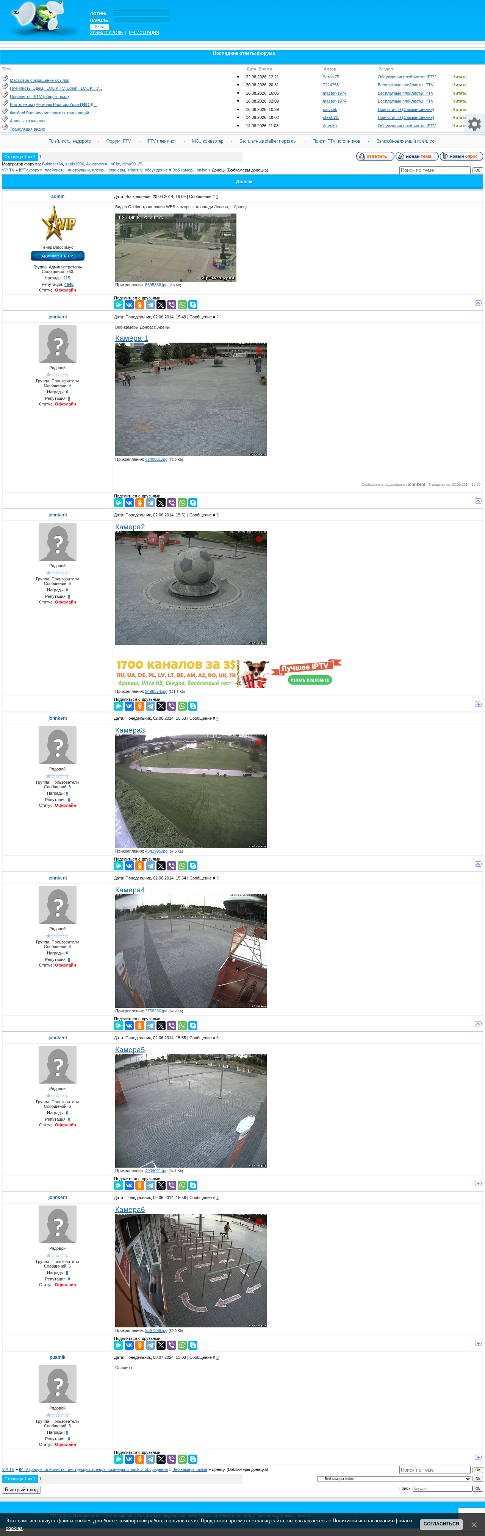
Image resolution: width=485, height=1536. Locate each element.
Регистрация (144, 32)
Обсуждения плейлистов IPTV (407, 77)
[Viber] (171, 304)
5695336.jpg (156, 284)
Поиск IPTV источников (336, 141)
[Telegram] (150, 304)
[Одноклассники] (139, 304)
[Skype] (192, 304)
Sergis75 (331, 77)
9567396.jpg (156, 1330)
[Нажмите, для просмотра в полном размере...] (191, 454)
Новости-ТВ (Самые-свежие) (406, 109)
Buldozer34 (52, 164)
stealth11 (331, 117)
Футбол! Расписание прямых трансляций (49, 113)
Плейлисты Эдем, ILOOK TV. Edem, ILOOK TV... (56, 88)
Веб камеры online (189, 170)
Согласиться (441, 1524)
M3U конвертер (208, 141)
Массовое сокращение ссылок (39, 80)
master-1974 (334, 93)
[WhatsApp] (182, 304)
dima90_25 (132, 164)
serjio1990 (74, 164)
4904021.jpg (156, 1170)
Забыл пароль (106, 32)
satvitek (330, 109)
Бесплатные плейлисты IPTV (405, 85)
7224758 (331, 85)
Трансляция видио (27, 129)
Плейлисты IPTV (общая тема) (39, 96)
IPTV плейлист (161, 141)
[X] (161, 304)
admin (57, 196)
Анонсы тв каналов (28, 121)
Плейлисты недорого (69, 141)
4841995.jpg (156, 851)
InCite (115, 164)
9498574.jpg (156, 691)
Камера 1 (131, 338)
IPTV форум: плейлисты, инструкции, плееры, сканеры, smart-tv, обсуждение (93, 170)
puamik (58, 1357)
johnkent (57, 317)
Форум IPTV (118, 141)
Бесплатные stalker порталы (268, 141)
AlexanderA (96, 164)
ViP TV (8, 170)
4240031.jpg (156, 459)
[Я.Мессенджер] (118, 304)
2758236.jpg (156, 1011)
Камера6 (130, 1209)
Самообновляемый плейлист (406, 141)
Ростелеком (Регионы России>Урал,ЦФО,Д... (53, 104)
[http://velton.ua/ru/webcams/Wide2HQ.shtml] (175, 280)
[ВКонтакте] (129, 304)
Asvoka (330, 125)
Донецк (218, 170)
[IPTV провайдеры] (229, 687)
